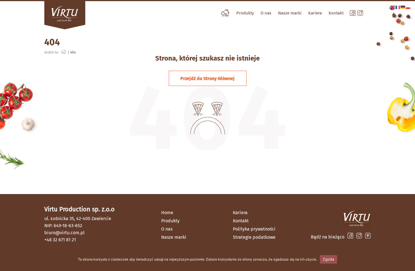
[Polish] (408, 7)
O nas (266, 13)
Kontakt (336, 13)
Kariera (315, 13)
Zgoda (328, 259)
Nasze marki (290, 13)
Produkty (245, 13)
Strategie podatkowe (254, 237)
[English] (393, 7)
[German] (403, 7)
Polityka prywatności (254, 229)
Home (167, 212)
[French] (398, 7)
